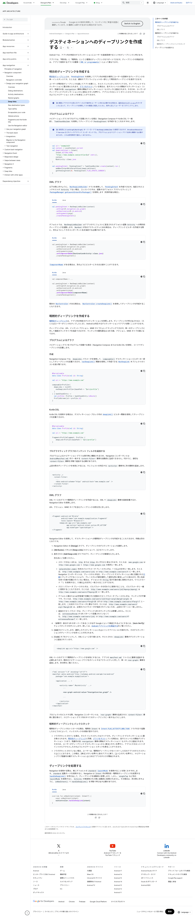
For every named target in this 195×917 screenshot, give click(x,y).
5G (61, 889)
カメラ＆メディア (66, 882)
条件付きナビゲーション (127, 103)
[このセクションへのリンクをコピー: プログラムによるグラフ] (76, 114)
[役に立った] (140, 33)
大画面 (89, 871)
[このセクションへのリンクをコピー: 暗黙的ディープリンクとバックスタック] (92, 724)
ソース (35, 882)
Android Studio (176, 3)
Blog (98, 3)
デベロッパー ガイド (148, 874)
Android (36, 871)
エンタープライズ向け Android (44, 874)
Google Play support (175, 878)
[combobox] (132, 3)
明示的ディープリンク (58, 77)
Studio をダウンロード (149, 882)
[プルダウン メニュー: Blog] (103, 2)
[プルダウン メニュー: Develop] (70, 2)
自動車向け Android (94, 882)
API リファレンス (147, 878)
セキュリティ (37, 878)
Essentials (28, 3)
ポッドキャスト (38, 892)
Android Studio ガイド (149, 871)
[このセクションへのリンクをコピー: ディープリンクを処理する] (83, 766)
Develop (63, 3)
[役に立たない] (144, 33)
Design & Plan (46, 3)
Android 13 (118, 885)
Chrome (72, 902)
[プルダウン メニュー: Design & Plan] (54, 2)
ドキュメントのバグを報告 (177, 874)
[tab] (54, 200)
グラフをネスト (86, 87)
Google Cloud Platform (98, 902)
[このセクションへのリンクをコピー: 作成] (55, 354)
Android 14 (118, 882)
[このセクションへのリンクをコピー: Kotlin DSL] (61, 410)
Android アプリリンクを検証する (105, 626)
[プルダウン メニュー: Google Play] (88, 2)
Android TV (91, 885)
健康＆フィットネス (67, 878)
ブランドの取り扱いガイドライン (67, 911)
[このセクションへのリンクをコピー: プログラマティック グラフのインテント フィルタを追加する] (107, 451)
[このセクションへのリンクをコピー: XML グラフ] (63, 182)
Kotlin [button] (54, 200)
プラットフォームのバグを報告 (179, 871)
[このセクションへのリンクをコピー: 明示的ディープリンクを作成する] (92, 72)
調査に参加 (172, 882)
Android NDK (145, 885)
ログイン (189, 3)
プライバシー (65, 885)
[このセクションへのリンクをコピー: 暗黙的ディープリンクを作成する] (92, 316)
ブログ (35, 889)
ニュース (36, 885)
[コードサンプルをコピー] (144, 143)
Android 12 (118, 889)
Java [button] (64, 200)
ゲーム (62, 871)
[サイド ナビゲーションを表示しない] (27, 913)
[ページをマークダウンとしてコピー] (68, 48)
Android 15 (118, 878)
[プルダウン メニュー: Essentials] (35, 2)
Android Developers (55, 34)
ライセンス (49, 911)
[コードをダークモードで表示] (141, 143)
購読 (170, 911)
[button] (13, 34)
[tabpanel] (97, 211)
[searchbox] (15, 19)
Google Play (80, 3)
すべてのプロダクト (118, 902)
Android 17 (118, 871)
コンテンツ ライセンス (83, 827)
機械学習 (63, 874)
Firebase (82, 902)
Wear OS (90, 874)
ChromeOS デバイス (94, 878)
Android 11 (118, 892)
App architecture (11, 11)
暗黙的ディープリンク (58, 321)
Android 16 (118, 874)
